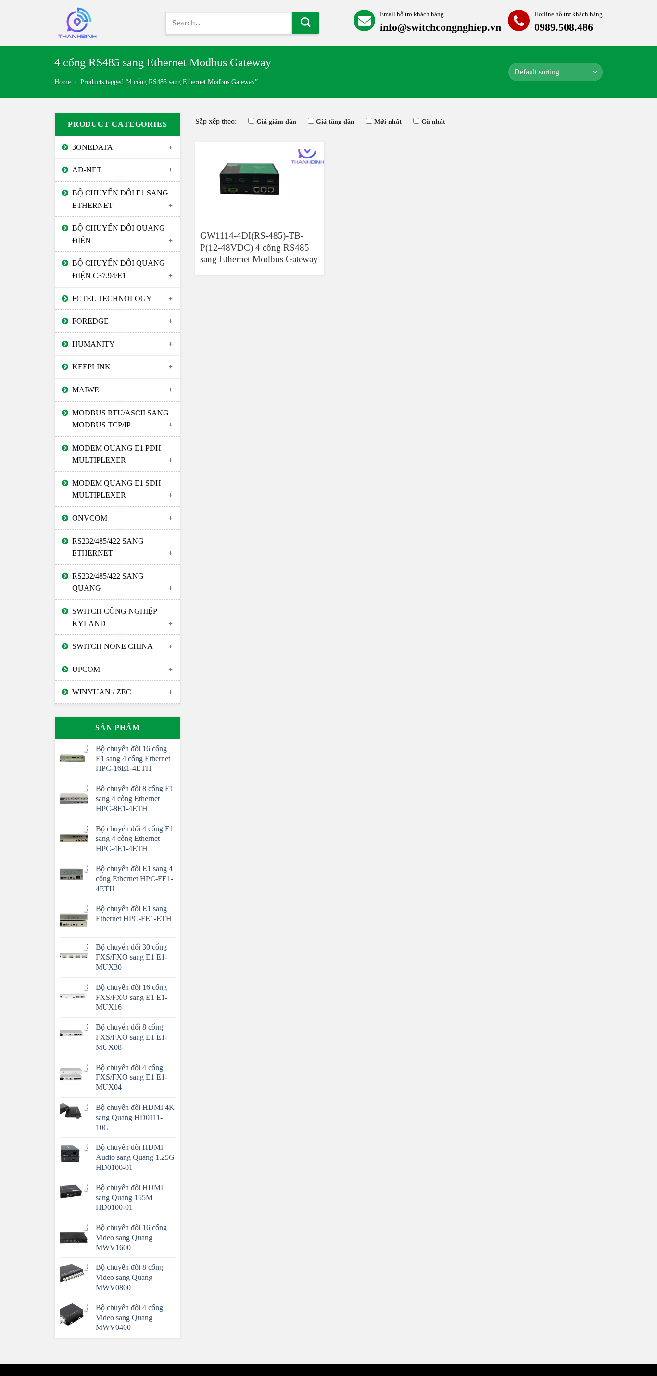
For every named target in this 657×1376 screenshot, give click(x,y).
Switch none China (112, 646)
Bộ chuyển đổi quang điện (118, 234)
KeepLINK (91, 367)
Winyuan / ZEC (101, 692)
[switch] (102, 23)
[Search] (305, 23)
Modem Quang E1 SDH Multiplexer (116, 489)
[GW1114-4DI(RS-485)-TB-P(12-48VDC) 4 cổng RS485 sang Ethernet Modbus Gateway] (259, 181)
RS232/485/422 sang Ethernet (108, 547)
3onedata (92, 147)
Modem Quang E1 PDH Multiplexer (116, 454)
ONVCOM (89, 518)
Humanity (93, 344)
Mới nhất (388, 121)
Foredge (90, 321)
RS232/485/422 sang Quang (108, 582)
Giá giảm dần (276, 121)
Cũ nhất (433, 121)
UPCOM (86, 669)
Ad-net (86, 170)
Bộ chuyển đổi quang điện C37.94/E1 (118, 269)
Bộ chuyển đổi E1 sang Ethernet (120, 199)
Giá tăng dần (335, 121)
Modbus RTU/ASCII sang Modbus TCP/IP (120, 419)
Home (62, 81)
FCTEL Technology (112, 298)
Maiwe (85, 390)
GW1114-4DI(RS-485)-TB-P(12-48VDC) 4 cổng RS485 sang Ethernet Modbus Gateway (259, 247)
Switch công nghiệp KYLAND (114, 617)
